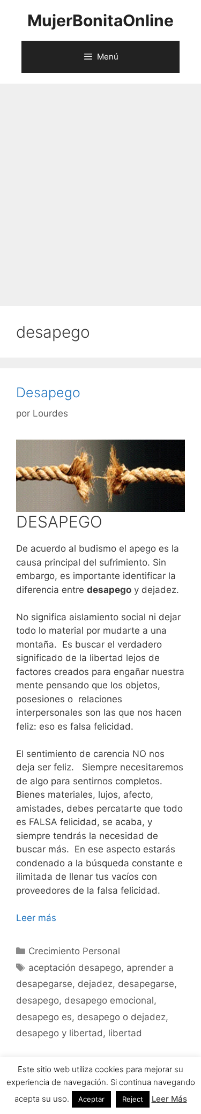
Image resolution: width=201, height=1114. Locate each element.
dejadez (95, 983)
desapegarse (146, 983)
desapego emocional (109, 1000)
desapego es (44, 1017)
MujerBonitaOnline (100, 20)
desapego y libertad (59, 1033)
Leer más (36, 917)
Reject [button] (132, 1099)
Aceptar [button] (91, 1099)
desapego (37, 1000)
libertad (125, 1033)
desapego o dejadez (121, 1017)
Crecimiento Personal (74, 951)
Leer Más (169, 1099)
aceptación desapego (74, 967)
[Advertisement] (100, 189)
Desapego (48, 392)
